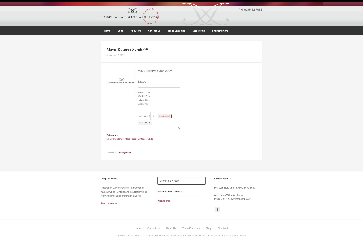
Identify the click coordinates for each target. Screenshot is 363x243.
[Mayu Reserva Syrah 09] (120, 83)
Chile (150, 138)
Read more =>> (109, 203)
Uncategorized (124, 152)
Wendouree (163, 200)
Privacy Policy (220, 235)
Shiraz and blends (115, 138)
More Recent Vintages (135, 138)
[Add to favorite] (178, 128)
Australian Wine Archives (160, 235)
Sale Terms (239, 235)
